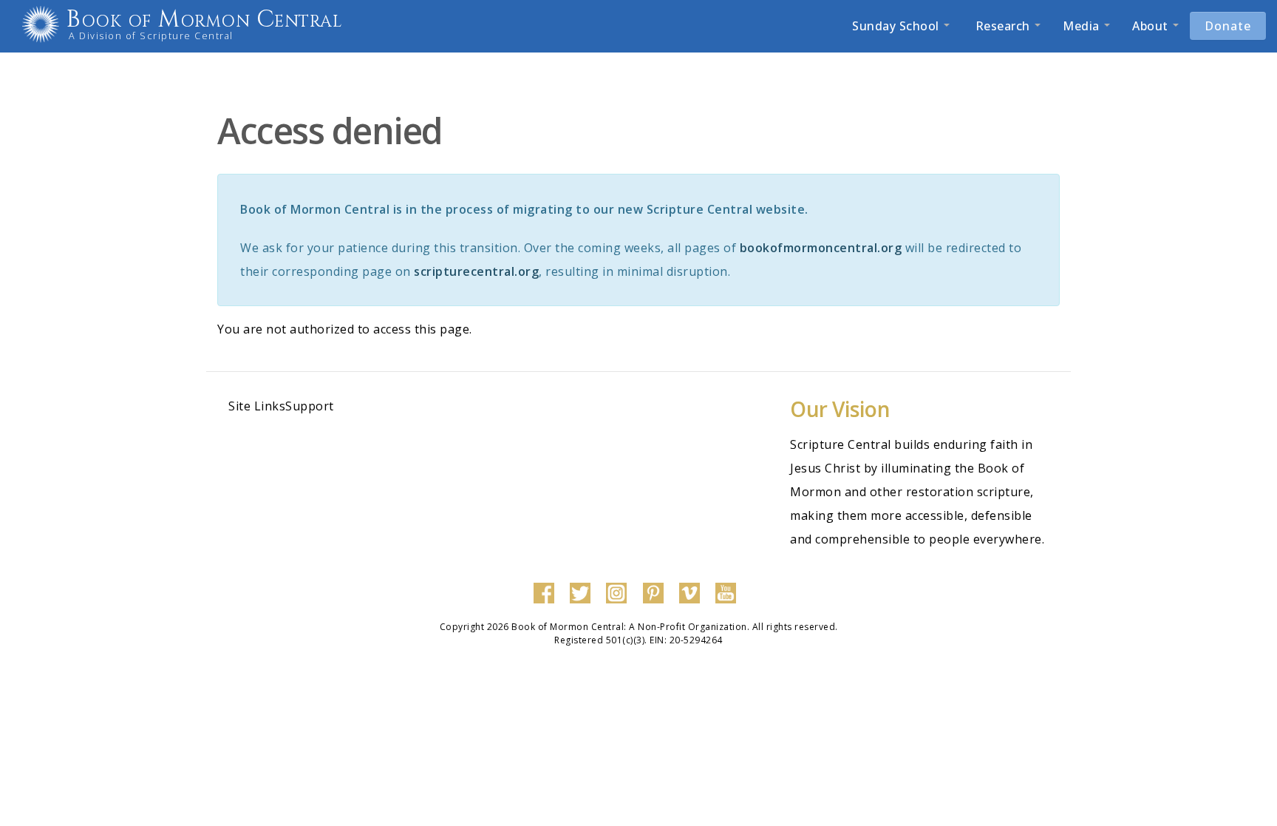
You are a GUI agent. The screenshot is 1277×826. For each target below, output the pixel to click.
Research (1002, 26)
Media (1083, 26)
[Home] (46, 24)
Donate (1228, 26)
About (1151, 26)
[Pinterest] (657, 592)
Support (309, 406)
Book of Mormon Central (204, 19)
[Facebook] (548, 592)
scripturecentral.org (476, 271)
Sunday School (897, 26)
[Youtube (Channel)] (729, 592)
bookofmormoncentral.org (821, 248)
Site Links (256, 406)
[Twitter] (584, 592)
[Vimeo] (693, 592)
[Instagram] (620, 592)
